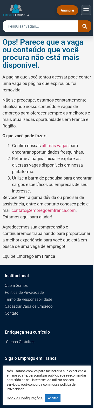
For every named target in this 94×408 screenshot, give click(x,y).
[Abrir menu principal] (86, 10)
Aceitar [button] (53, 398)
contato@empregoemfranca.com (44, 210)
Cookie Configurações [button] (25, 398)
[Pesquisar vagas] (84, 26)
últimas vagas (55, 145)
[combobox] (40, 26)
